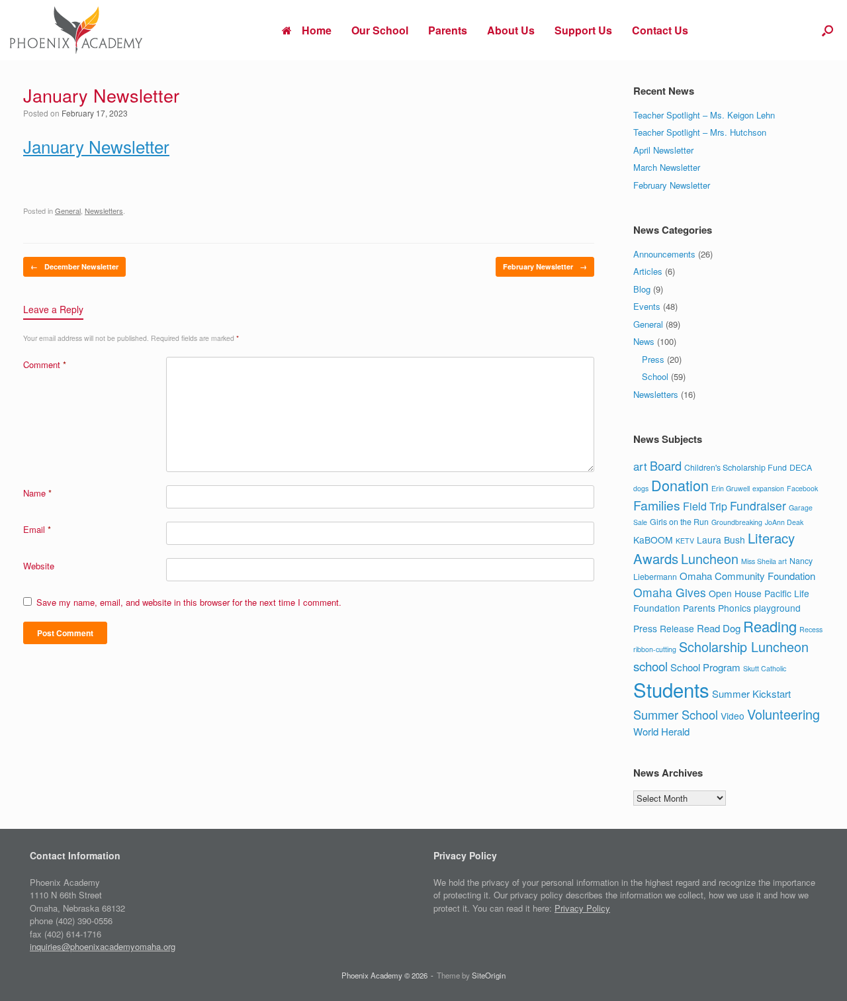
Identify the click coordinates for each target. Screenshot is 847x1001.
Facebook (802, 488)
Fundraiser (758, 505)
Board (666, 465)
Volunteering (783, 714)
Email (37, 529)
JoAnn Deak (784, 522)
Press (653, 359)
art (640, 466)
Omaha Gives (669, 592)
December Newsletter (74, 266)
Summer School (675, 714)
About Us (511, 30)
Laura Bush (721, 539)
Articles (647, 271)
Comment (44, 364)
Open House (735, 593)
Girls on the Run (679, 522)
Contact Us (660, 30)
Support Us (583, 30)
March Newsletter (666, 167)
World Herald (661, 731)
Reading (770, 626)
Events (646, 306)
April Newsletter (663, 150)
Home (317, 30)
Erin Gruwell (730, 488)
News (643, 341)
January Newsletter (96, 146)
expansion (768, 488)
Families (656, 505)
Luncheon (709, 558)
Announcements (664, 254)
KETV (685, 541)
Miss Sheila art (764, 561)
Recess (811, 629)
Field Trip (705, 506)
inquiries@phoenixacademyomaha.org (102, 946)
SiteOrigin (489, 975)
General (68, 210)
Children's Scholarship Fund (735, 467)
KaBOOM (653, 539)
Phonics (734, 607)
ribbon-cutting (654, 649)
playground (777, 607)
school (650, 666)
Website (38, 565)
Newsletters (104, 210)
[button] (827, 30)
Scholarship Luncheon (744, 646)
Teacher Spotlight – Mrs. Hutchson (699, 132)
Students (671, 689)
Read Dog (718, 628)
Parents (447, 30)
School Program (705, 667)
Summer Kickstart (751, 693)
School (655, 376)
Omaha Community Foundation (747, 576)
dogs (640, 488)
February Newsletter (545, 266)
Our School (379, 30)
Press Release (663, 628)
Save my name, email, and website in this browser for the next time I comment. (188, 602)
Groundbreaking (736, 522)
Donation (680, 485)
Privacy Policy (582, 908)
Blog (641, 289)
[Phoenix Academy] (76, 30)
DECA (800, 467)
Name (37, 493)
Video (732, 715)
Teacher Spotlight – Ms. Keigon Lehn (704, 115)
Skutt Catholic (764, 668)
